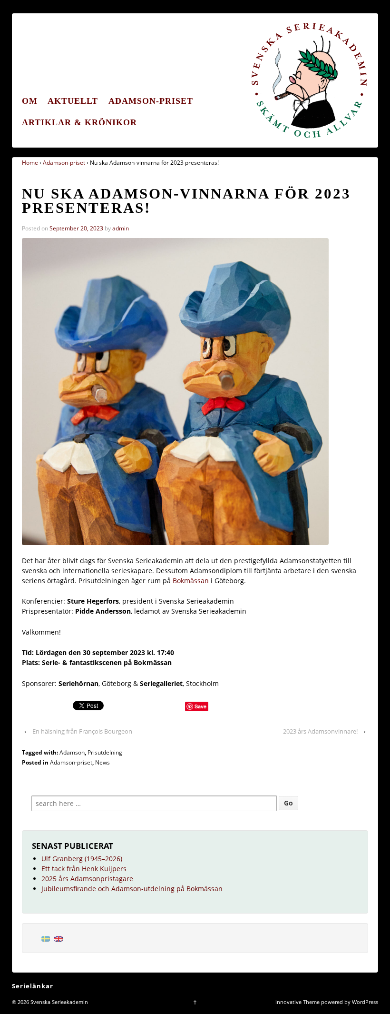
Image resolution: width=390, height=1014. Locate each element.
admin (120, 228)
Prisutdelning (105, 752)
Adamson (72, 752)
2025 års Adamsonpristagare (87, 878)
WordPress (365, 1001)
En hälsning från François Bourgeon (82, 731)
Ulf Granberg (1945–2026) (81, 858)
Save (200, 706)
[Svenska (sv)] (45, 938)
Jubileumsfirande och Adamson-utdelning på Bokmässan (132, 888)
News (102, 762)
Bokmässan (192, 580)
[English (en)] (58, 938)
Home (30, 163)
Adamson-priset (150, 101)
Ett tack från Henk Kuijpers (84, 868)
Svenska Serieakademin (58, 1001)
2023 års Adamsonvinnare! (320, 731)
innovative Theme (297, 1001)
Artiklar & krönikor (79, 122)
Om (30, 101)
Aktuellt (73, 101)
